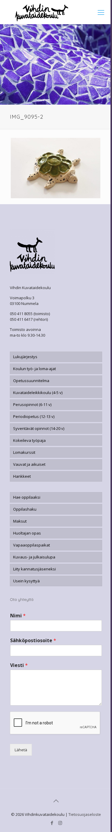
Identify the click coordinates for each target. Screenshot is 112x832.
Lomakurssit (24, 452)
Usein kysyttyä (26, 581)
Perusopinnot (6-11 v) (32, 404)
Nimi (18, 616)
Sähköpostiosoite (33, 640)
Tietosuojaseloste (84, 814)
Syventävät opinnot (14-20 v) (38, 428)
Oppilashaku (24, 509)
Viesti (19, 665)
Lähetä (21, 749)
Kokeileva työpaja (29, 440)
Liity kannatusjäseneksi (34, 569)
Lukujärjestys (25, 356)
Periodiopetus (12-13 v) (33, 416)
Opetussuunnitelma (31, 380)
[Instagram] (60, 823)
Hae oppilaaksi (26, 497)
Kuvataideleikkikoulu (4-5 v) (37, 392)
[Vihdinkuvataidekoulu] (56, 12)
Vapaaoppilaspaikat (31, 545)
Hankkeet (22, 476)
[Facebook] (52, 823)
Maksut (20, 521)
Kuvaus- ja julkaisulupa (34, 557)
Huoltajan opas (27, 533)
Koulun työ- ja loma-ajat (34, 368)
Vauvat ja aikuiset (29, 464)
